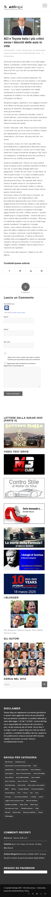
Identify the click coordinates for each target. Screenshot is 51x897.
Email (6, 329)
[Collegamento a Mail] (45, 894)
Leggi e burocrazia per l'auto (13, 53)
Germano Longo (10, 633)
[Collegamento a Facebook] (29, 894)
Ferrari (25, 793)
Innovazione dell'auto (21, 797)
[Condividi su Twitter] (20, 270)
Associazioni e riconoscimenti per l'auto (18, 765)
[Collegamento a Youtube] (37, 894)
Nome (6, 316)
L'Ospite (33, 797)
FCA (18, 793)
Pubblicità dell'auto (27, 808)
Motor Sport (34, 804)
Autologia (33, 781)
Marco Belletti (37, 630)
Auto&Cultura (9, 769)
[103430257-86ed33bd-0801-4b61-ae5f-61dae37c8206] (22, 26)
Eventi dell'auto (10, 793)
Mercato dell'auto (31, 800)
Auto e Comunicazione (24, 50)
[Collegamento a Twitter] (33, 894)
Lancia (41, 797)
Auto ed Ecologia (39, 773)
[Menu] (43, 5)
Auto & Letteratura (22, 769)
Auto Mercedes (10, 785)
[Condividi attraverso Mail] (41, 270)
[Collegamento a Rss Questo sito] (41, 894)
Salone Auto (17, 812)
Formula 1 (8, 797)
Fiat (31, 793)
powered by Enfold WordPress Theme (16, 891)
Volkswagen (9, 816)
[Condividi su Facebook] (9, 270)
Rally (37, 808)
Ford (36, 793)
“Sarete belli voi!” (20, 837)
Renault (7, 812)
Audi (34, 765)
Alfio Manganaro (10, 630)
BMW (7, 789)
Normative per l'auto (11, 808)
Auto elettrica (9, 777)
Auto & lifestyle (36, 769)
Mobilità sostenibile (29, 53)
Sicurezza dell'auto (29, 812)
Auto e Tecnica (23, 781)
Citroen (13, 789)
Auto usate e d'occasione (36, 785)
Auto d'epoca (9, 773)
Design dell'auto (23, 789)
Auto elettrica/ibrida (39, 50)
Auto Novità (21, 785)
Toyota (38, 53)
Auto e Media (35, 777)
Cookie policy (41, 888)
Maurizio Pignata (24, 630)
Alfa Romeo (9, 762)
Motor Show (24, 804)
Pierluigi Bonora (9, 56)
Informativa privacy (29, 888)
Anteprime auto (20, 762)
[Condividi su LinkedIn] (31, 270)
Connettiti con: (9, 304)
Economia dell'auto (37, 789)
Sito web (7, 342)
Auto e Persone (10, 781)
